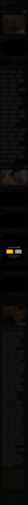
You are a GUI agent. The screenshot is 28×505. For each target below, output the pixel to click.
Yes (10, 251)
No (18, 251)
